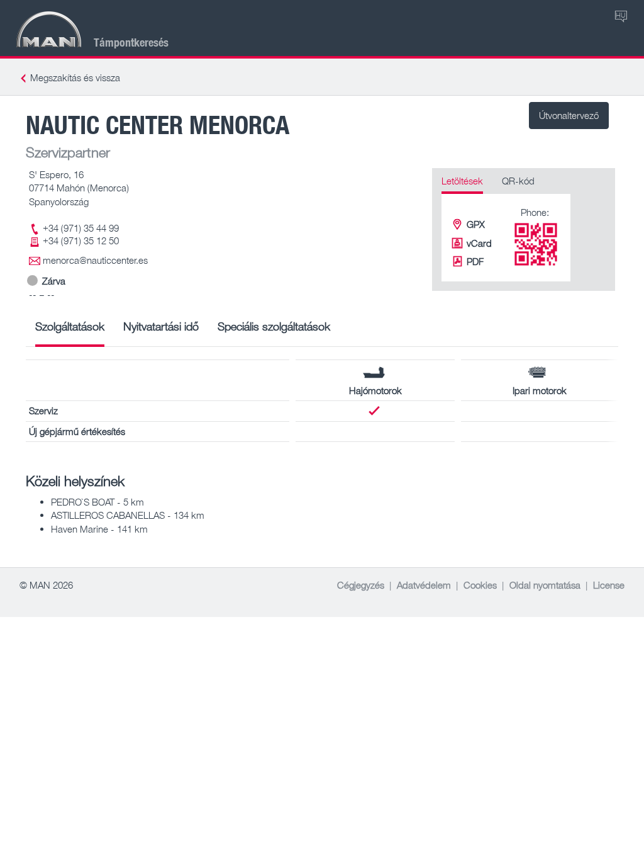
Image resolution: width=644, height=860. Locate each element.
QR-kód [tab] (518, 180)
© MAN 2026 (46, 585)
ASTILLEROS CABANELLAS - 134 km (127, 515)
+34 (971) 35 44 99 (81, 228)
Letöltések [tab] (462, 180)
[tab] (69, 331)
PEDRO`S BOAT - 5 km (97, 501)
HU (621, 15)
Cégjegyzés (360, 585)
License (609, 585)
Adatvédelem (424, 585)
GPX (476, 224)
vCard (479, 243)
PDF (475, 261)
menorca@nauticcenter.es (95, 260)
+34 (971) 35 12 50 (81, 240)
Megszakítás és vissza (75, 77)
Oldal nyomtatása (544, 585)
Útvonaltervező (569, 115)
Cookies (480, 585)
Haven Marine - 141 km (99, 529)
